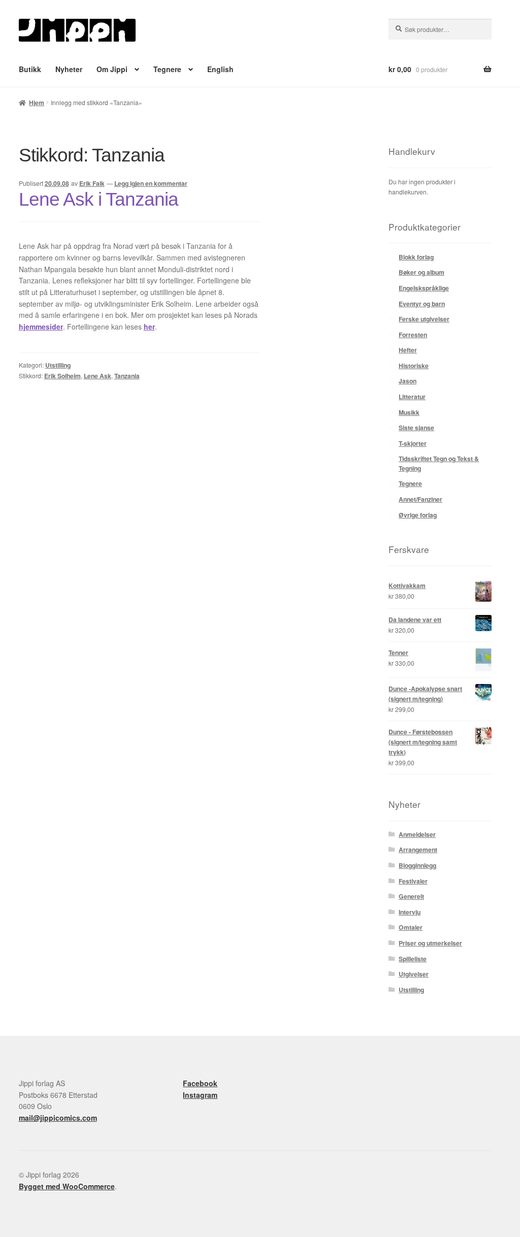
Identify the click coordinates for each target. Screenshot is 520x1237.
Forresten (413, 334)
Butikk (30, 69)
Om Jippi (111, 69)
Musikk (409, 412)
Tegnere (167, 69)
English (220, 69)
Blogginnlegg (417, 865)
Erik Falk (92, 183)
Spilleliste (413, 958)
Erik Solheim (62, 375)
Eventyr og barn (422, 303)
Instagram (200, 1095)
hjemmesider (41, 326)
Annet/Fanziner (420, 499)
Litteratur (412, 396)
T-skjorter (413, 443)
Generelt (411, 896)
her (149, 326)
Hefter (408, 349)
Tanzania (127, 375)
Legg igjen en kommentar (150, 183)
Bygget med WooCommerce (67, 1186)
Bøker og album (421, 272)
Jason (407, 380)
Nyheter (68, 69)
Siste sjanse (416, 427)
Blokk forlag (416, 257)
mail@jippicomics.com (58, 1118)
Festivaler (413, 881)
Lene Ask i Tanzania (98, 199)
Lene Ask (97, 375)
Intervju (409, 912)
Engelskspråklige (424, 287)
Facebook (200, 1083)
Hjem (36, 102)
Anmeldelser (417, 834)
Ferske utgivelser (424, 318)
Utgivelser (414, 974)
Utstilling (58, 365)
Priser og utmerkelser (430, 943)
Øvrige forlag (418, 514)
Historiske (414, 365)
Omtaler (410, 927)
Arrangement (418, 849)
